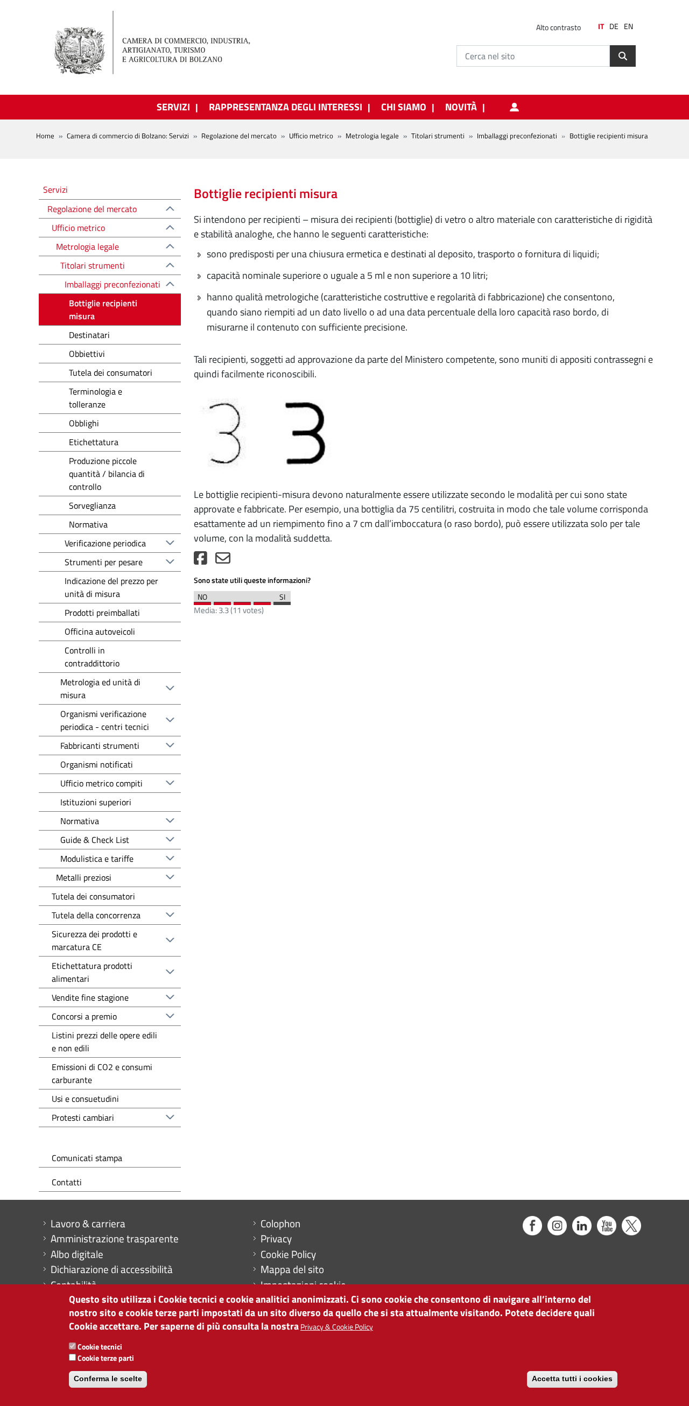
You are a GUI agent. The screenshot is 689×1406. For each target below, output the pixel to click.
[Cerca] (623, 56)
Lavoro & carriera (88, 1223)
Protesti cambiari (83, 1117)
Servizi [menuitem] (173, 107)
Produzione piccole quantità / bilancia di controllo (107, 473)
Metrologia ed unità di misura (100, 688)
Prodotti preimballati (102, 612)
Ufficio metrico (311, 135)
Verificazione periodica (105, 543)
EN (628, 26)
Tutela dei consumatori (110, 372)
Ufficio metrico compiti (101, 783)
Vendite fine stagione (90, 997)
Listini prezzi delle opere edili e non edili (104, 1041)
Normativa (88, 524)
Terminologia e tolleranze (95, 398)
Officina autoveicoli (100, 631)
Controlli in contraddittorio (92, 657)
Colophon (280, 1223)
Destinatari (89, 334)
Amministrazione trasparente (115, 1238)
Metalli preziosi (83, 877)
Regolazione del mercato (239, 135)
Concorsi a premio (84, 1016)
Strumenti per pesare (104, 562)
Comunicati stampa (87, 1157)
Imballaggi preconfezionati (517, 135)
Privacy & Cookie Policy (336, 1327)
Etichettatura (93, 441)
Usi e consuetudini (85, 1098)
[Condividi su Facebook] (200, 560)
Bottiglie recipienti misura (103, 309)
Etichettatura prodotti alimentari (92, 972)
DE (613, 26)
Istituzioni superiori (95, 802)
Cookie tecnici (100, 1346)
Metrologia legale (372, 135)
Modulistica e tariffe (96, 858)
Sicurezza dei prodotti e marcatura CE (94, 940)
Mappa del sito (292, 1269)
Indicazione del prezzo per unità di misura (111, 587)
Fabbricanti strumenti (99, 745)
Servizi (55, 189)
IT (601, 26)
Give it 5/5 (282, 600)
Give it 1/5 (202, 600)
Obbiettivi (87, 353)
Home (45, 135)
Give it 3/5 (242, 600)
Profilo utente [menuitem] (514, 107)
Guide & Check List (94, 839)
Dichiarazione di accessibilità (112, 1269)
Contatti (67, 1182)
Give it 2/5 (222, 600)
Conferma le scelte (108, 1379)
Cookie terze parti (106, 1357)
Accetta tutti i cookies (572, 1379)
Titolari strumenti (438, 135)
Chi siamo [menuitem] (403, 107)
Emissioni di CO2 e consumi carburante (102, 1073)
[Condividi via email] (222, 560)
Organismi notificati (96, 764)
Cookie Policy (288, 1254)
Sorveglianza (92, 505)
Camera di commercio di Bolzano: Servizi (128, 135)
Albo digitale (77, 1254)
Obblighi (84, 423)
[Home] (161, 43)
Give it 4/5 (262, 600)
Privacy (276, 1238)
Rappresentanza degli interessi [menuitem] (285, 107)
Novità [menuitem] (461, 107)
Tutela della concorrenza (96, 915)
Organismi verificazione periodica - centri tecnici (104, 720)
